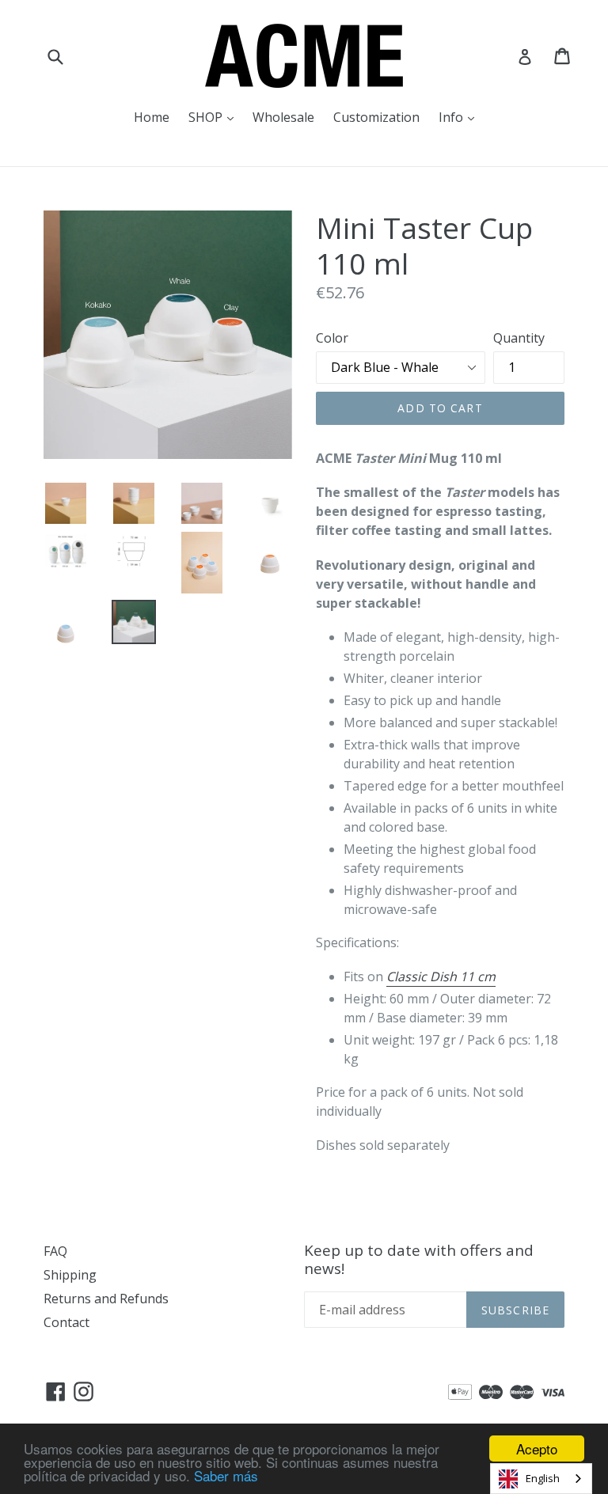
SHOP (214, 117)
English (543, 1478)
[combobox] (541, 1478)
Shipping (70, 1275)
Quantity (519, 338)
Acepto (536, 1448)
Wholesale (283, 117)
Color (332, 338)
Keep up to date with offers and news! (419, 1260)
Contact (66, 1322)
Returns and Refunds (106, 1298)
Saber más (226, 1475)
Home (151, 117)
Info (460, 117)
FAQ (55, 1251)
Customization (376, 117)
